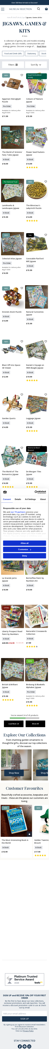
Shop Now (14, 772)
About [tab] (43, 499)
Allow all (24, 543)
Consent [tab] (7, 499)
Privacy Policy (28, 1031)
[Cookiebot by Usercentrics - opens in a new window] (35, 492)
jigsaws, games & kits (34, 17)
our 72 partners (18, 512)
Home (9, 17)
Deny (24, 555)
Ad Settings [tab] (30, 499)
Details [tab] (18, 499)
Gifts (13, 17)
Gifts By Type (21, 17)
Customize (23, 549)
